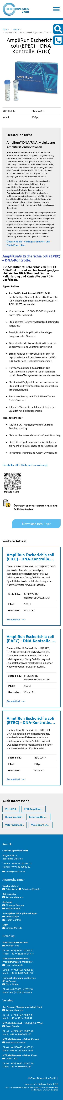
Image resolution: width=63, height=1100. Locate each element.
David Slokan (12, 984)
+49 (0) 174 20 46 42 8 (21, 992)
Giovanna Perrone (14, 905)
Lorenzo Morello (13, 927)
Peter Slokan (11, 889)
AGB (55, 1083)
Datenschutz (45, 1083)
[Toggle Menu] (56, 9)
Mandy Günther (13, 919)
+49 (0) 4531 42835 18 (21, 989)
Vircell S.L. (11, 808)
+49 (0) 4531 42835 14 (22, 1015)
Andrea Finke (12, 945)
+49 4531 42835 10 (20, 866)
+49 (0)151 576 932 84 (21, 1050)
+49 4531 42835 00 (21, 863)
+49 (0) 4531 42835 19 (22, 1047)
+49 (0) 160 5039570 (20, 1034)
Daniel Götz (11, 1058)
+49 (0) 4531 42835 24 (22, 1063)
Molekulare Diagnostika (41, 824)
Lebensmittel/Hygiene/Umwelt (40, 816)
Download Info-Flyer (36, 524)
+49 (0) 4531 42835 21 (22, 950)
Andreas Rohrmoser (15, 1042)
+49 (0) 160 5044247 (20, 1066)
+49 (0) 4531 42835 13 (22, 969)
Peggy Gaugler (12, 1026)
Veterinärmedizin (15, 824)
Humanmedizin (13, 816)
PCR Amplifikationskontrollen (35, 808)
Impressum (31, 1083)
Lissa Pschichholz (14, 965)
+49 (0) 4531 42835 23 (22, 1031)
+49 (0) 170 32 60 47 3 (21, 973)
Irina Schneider (13, 908)
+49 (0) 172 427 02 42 (21, 1018)
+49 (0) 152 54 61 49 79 (22, 953)
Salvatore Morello (31, 889)
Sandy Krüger (12, 916)
